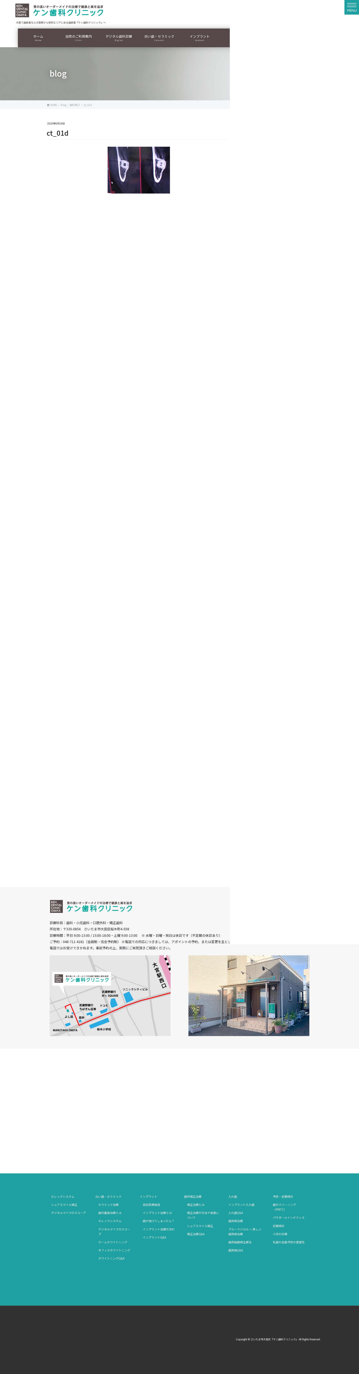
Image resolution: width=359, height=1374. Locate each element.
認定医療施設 (151, 1205)
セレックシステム (62, 1196)
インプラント (148, 1196)
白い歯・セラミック (108, 1196)
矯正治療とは (195, 1205)
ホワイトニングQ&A (111, 1258)
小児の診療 (280, 1234)
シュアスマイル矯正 (64, 1205)
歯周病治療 (235, 1221)
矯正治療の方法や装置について (203, 1215)
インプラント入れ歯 (241, 1205)
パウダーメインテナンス (289, 1217)
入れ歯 (232, 1196)
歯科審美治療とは (110, 1213)
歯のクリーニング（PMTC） (284, 1207)
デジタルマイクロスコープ (68, 1213)
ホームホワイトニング (112, 1242)
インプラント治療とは (157, 1213)
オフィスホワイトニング (114, 1250)
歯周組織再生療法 (240, 1242)
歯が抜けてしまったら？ (159, 1221)
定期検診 (278, 1226)
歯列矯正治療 (193, 1196)
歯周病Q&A (235, 1250)
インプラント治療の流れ (159, 1229)
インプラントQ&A (154, 1237)
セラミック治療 (108, 1205)
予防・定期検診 (283, 1196)
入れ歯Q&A (235, 1213)
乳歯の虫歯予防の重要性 (289, 1242)
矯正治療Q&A (196, 1234)
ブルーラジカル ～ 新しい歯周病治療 (245, 1231)
